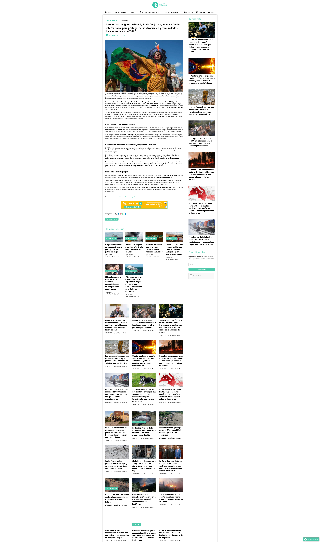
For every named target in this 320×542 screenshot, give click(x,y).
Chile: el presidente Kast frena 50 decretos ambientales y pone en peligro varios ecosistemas (113, 283)
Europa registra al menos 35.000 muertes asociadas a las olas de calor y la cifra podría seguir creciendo (144, 324)
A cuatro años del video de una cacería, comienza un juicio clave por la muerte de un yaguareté (171, 534)
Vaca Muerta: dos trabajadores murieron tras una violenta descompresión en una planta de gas (117, 534)
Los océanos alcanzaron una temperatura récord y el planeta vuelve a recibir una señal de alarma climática (117, 360)
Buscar (110, 12)
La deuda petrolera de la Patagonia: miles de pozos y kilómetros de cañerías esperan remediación (144, 431)
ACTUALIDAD (122, 12)
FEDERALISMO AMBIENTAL (150, 12)
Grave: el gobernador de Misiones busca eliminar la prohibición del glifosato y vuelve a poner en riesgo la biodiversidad (116, 325)
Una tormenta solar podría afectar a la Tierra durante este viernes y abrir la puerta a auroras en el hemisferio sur (143, 361)
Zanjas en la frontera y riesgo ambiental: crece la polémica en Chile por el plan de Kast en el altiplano (174, 249)
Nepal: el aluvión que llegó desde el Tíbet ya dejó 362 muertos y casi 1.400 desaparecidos (170, 431)
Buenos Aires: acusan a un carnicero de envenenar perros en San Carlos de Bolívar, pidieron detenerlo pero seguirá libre (116, 432)
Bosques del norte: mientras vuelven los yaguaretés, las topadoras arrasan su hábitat (117, 498)
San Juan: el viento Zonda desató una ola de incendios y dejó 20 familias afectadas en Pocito (171, 498)
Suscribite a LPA (197, 252)
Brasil (112, 197)
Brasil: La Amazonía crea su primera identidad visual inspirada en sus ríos (154, 248)
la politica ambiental (137, 197)
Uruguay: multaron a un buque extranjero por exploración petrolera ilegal (113, 248)
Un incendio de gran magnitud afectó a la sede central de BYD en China (134, 248)
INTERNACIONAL (112, 21)
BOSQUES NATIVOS (112, 489)
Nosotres (189, 12)
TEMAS (132, 12)
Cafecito (202, 12)
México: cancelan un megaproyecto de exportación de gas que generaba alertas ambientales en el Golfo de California (133, 284)
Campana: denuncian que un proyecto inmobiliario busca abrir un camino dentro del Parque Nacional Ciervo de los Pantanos (144, 535)
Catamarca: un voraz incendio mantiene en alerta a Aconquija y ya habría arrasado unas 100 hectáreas (144, 499)
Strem (213, 12)
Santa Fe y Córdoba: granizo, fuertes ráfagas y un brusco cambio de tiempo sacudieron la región (116, 465)
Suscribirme (202, 269)
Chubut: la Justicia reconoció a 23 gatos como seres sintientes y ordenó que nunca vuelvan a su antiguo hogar (144, 466)
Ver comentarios (111, 219)
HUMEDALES (136, 525)
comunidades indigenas (122, 197)
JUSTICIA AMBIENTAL (171, 12)
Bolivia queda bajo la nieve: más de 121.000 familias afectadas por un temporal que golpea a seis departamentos (116, 394)
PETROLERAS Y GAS (139, 422)
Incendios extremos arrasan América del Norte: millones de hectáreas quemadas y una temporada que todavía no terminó (171, 361)
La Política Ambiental (116, 35)
